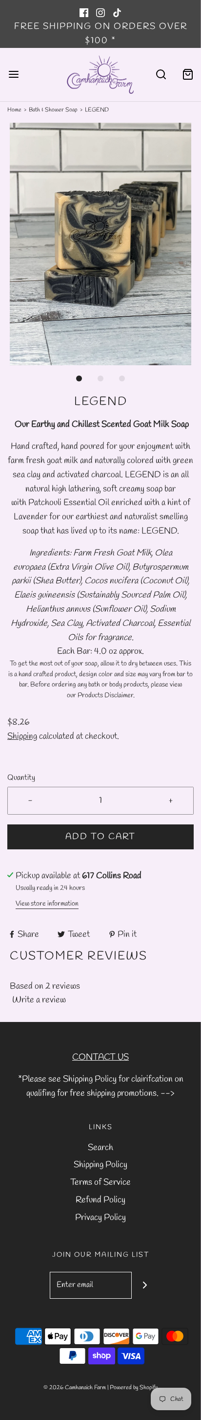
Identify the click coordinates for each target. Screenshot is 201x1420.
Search (100, 1148)
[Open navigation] (13, 74)
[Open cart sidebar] (187, 74)
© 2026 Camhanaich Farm (74, 1388)
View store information (47, 904)
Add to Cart (100, 837)
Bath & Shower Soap (53, 110)
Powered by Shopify (134, 1388)
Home (14, 110)
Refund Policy (100, 1200)
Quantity (21, 778)
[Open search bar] (160, 74)
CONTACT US (100, 1057)
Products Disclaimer (105, 695)
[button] (100, 244)
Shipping (22, 736)
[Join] (145, 1285)
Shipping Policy (100, 1165)
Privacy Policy (100, 1217)
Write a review (39, 1000)
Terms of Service (100, 1182)
